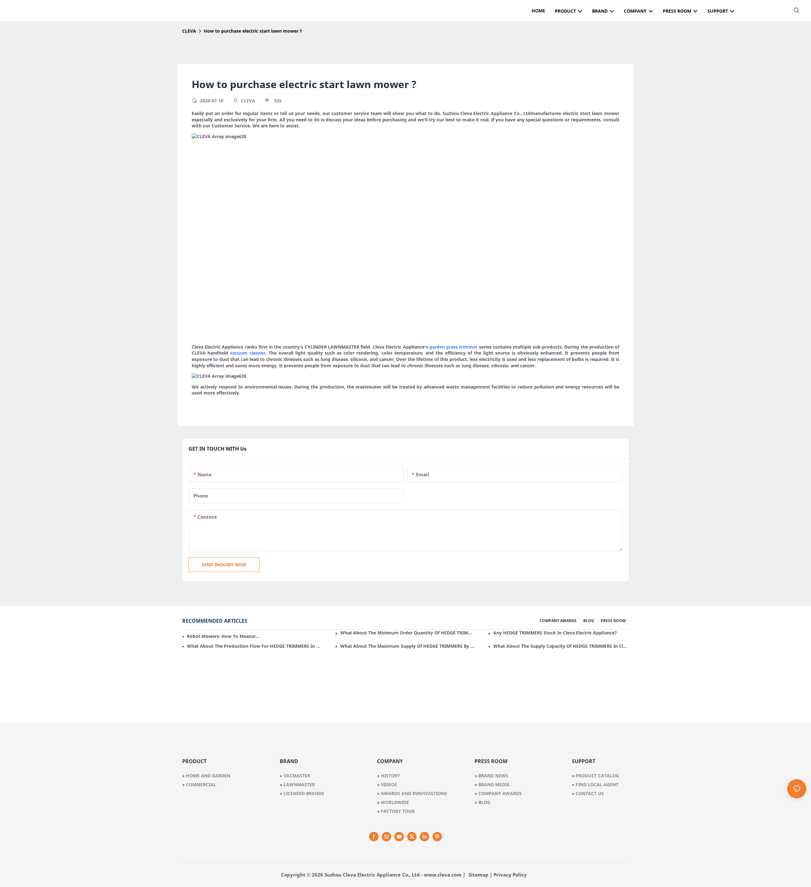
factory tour (396, 811)
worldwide (393, 802)
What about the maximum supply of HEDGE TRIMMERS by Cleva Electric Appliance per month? (408, 646)
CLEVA (189, 31)
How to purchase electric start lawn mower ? (253, 31)
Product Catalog (595, 776)
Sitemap (479, 874)
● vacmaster (295, 776)
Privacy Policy (510, 874)
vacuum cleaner (247, 353)
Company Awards (498, 793)
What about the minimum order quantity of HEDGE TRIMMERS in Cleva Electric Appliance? (408, 633)
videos (387, 784)
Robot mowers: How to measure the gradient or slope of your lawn (223, 636)
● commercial (199, 784)
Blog (482, 802)
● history (388, 776)
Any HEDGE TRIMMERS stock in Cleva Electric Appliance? (555, 633)
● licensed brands (302, 793)
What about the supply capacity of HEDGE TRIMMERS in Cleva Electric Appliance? (561, 646)
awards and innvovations (412, 793)
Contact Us (588, 793)
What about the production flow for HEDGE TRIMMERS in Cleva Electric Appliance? (254, 646)
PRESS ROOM (613, 620)
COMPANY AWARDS (558, 620)
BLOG (588, 620)
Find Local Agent (595, 784)
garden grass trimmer (453, 347)
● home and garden (206, 776)
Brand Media (492, 784)
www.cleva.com (443, 874)
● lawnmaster (297, 784)
